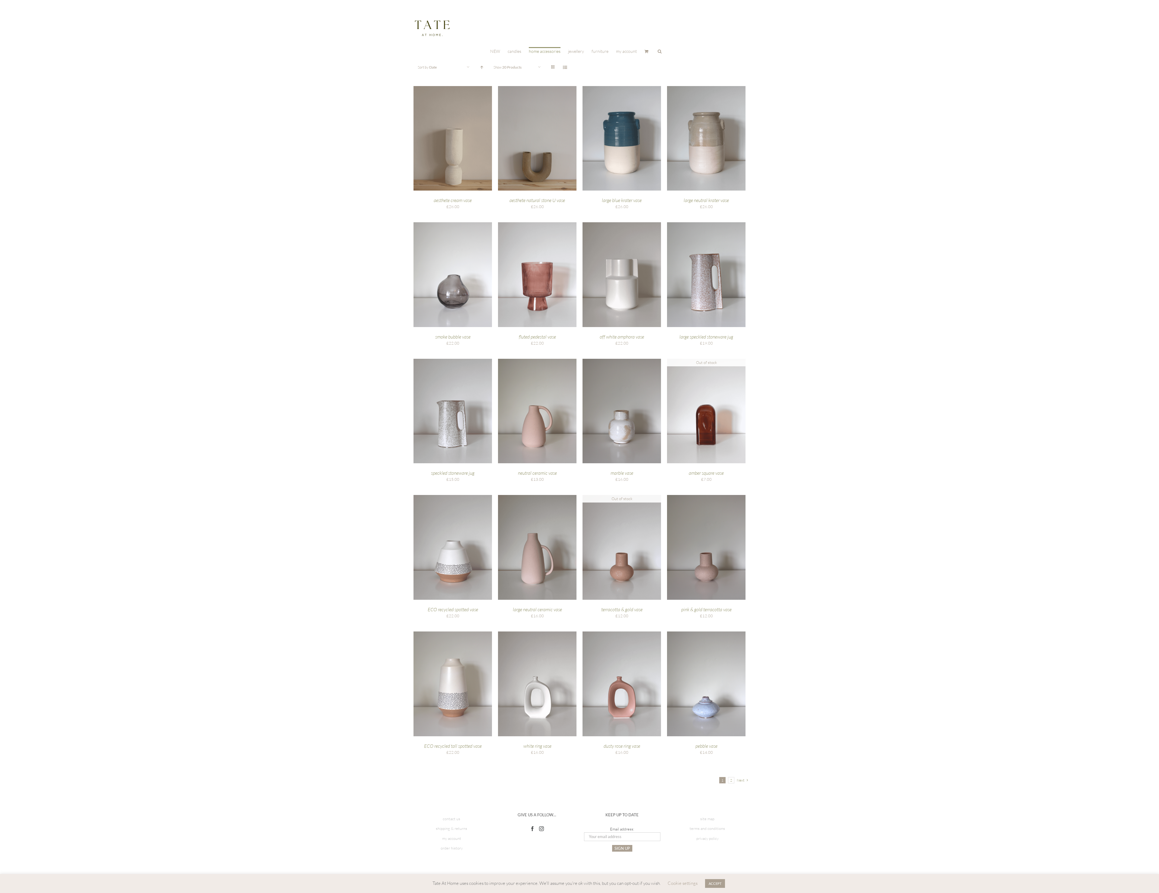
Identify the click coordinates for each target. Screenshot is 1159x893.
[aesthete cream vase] (452, 88)
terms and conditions (707, 828)
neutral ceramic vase (537, 473)
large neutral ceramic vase (537, 609)
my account (451, 838)
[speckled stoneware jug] (452, 361)
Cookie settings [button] (683, 883)
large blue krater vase (622, 200)
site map (707, 818)
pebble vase (706, 746)
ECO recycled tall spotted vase (453, 746)
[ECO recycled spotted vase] (452, 497)
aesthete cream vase (453, 200)
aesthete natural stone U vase (537, 200)
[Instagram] (541, 828)
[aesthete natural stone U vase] (537, 88)
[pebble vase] (706, 634)
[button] (660, 51)
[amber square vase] (706, 361)
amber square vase (706, 473)
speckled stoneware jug (452, 473)
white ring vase (537, 746)
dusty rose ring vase (622, 746)
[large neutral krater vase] (706, 88)
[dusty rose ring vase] (622, 634)
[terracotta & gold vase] (622, 497)
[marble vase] (622, 361)
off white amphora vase (622, 337)
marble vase (622, 473)
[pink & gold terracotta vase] (706, 497)
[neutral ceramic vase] (537, 361)
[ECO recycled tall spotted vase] (452, 634)
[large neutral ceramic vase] (537, 497)
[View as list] (565, 67)
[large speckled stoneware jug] (706, 225)
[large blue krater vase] (622, 88)
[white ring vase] (537, 634)
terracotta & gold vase (622, 609)
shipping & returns (451, 828)
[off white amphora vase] (622, 225)
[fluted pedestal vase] (537, 225)
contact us (451, 818)
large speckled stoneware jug (706, 337)
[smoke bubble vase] (452, 225)
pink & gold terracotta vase (706, 609)
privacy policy (707, 838)
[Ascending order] (481, 67)
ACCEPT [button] (715, 883)
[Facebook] (532, 828)
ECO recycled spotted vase (453, 609)
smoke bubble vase (453, 337)
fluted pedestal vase (537, 337)
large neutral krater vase (706, 200)
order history (452, 848)
